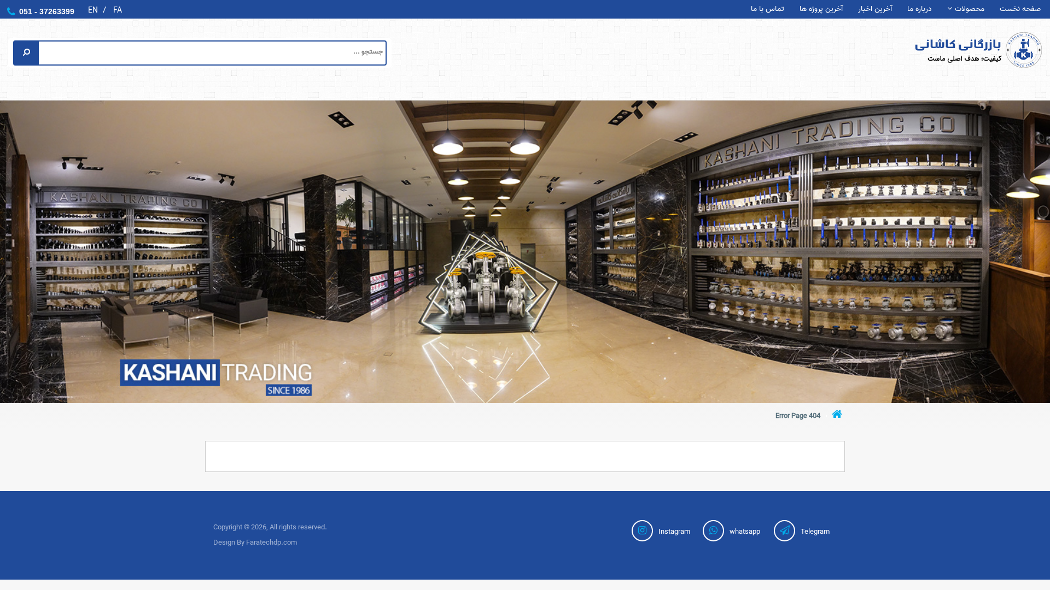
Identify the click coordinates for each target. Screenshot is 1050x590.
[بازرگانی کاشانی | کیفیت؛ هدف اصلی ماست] (958, 50)
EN (93, 10)
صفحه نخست (1020, 9)
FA (117, 10)
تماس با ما (767, 9)
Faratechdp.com (271, 542)
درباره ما (919, 9)
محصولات (969, 9)
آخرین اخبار (875, 9)
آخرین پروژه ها (821, 9)
